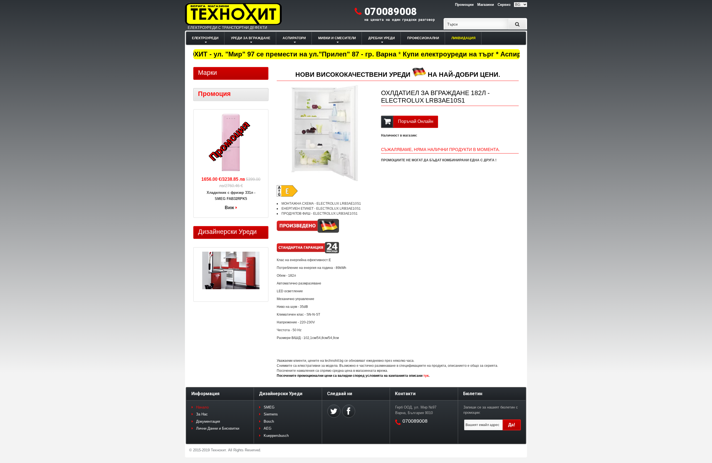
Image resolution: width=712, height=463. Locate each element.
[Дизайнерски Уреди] (230, 271)
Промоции (464, 5)
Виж (229, 207)
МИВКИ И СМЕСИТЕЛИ (337, 38)
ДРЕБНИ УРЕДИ (381, 38)
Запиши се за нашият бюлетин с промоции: (490, 410)
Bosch (269, 421)
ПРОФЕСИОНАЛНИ (423, 38)
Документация (208, 421)
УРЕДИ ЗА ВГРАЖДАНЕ (250, 38)
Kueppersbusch (276, 436)
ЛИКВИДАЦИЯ (463, 38)
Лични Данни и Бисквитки (217, 428)
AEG (267, 428)
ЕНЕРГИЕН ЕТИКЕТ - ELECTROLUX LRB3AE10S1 (321, 209)
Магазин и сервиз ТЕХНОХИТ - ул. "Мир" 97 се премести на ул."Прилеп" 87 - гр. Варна (246, 54)
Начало (202, 407)
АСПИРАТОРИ (294, 38)
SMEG (269, 407)
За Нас (202, 414)
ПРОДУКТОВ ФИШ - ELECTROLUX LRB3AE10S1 (319, 214)
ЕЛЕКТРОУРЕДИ (205, 38)
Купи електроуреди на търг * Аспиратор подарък (478, 54)
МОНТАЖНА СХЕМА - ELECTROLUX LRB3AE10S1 (321, 203)
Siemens (271, 414)
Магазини (485, 5)
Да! (511, 424)
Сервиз (504, 5)
